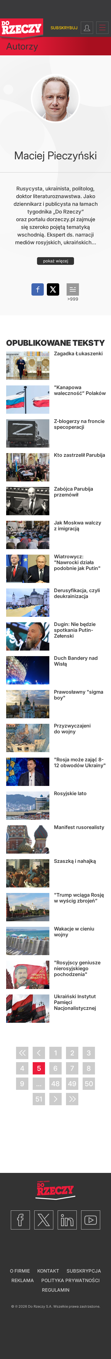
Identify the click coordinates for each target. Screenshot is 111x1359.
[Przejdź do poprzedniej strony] (39, 1053)
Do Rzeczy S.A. (40, 1306)
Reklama (22, 1280)
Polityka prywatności (70, 1280)
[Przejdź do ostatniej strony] (72, 1099)
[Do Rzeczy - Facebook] (20, 1219)
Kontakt (48, 1271)
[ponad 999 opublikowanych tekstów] (73, 289)
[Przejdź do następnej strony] (55, 1099)
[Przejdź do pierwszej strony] (22, 1053)
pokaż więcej (55, 260)
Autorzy (22, 46)
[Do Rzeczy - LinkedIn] (67, 1219)
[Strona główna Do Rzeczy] (21, 30)
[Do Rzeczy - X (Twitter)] (43, 1219)
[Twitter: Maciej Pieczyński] (53, 289)
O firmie (20, 1271)
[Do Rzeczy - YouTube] (90, 1219)
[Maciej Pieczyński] (55, 98)
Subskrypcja (84, 1271)
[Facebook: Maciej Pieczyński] (37, 289)
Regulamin (55, 1290)
